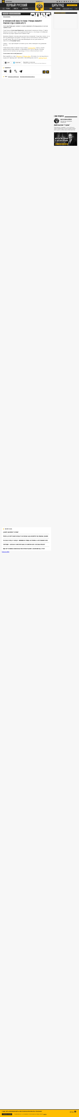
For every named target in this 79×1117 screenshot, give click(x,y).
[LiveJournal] (43, 15)
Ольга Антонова (6, 16)
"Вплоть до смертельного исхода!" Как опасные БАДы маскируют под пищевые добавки (25, 536)
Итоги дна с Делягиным (60, 12)
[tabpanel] (65, 139)
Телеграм (17, 62)
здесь (44, 1114)
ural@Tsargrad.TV (43, 57)
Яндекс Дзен (27, 56)
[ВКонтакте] (5, 71)
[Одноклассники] (10, 71)
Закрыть (72, 1111)
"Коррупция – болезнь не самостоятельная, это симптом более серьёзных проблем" (24, 544)
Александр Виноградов (13, 76)
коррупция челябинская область (27, 76)
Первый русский (16, 5)
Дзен (8, 62)
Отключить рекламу (72, 5)
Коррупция (5, 13)
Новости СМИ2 (5, 551)
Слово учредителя (59, 116)
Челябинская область (15, 13)
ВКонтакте (19, 56)
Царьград (58, 5)
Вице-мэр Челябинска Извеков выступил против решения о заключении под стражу (24, 549)
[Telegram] (48, 15)
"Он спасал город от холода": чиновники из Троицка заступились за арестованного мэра (25, 540)
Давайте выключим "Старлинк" (11, 532)
